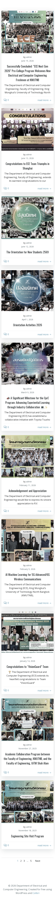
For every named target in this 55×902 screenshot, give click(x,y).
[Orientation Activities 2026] (27, 290)
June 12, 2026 (27, 246)
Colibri (35, 893)
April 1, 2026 (27, 319)
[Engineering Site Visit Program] (27, 801)
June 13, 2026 (27, 158)
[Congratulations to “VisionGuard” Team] (27, 632)
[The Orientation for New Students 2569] (27, 217)
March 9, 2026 (27, 392)
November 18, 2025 (27, 830)
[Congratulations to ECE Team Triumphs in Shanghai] (27, 129)
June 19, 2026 (27, 60)
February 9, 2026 (27, 569)
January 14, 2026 (27, 661)
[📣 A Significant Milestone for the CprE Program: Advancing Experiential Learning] (27, 363)
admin (29, 57)
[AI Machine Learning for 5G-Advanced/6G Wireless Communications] (27, 540)
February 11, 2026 (27, 485)
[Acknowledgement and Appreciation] (27, 456)
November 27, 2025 (27, 748)
